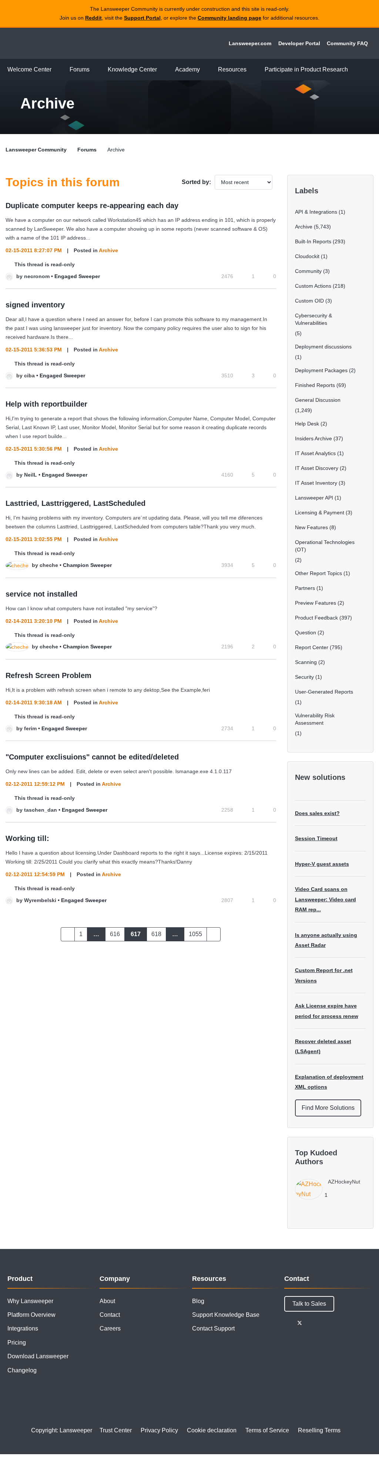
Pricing (16, 1342)
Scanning (306, 662)
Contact (110, 1315)
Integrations (22, 1328)
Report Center (311, 647)
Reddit (93, 18)
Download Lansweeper (37, 1356)
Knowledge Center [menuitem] (132, 69)
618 (156, 934)
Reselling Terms (319, 1430)
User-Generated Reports (324, 692)
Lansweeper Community (56, 43)
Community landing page (229, 18)
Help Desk (307, 424)
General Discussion (318, 400)
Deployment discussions (323, 347)
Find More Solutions (328, 1108)
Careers (110, 1328)
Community (308, 271)
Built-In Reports (313, 241)
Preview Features (315, 603)
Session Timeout (316, 838)
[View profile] (9, 276)
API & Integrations (316, 212)
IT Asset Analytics (315, 453)
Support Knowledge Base (225, 1315)
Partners (305, 588)
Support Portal (142, 18)
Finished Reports (315, 385)
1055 (195, 934)
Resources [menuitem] (232, 69)
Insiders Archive (313, 438)
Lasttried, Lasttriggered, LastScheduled (75, 503)
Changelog (22, 1370)
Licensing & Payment (319, 512)
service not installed (41, 594)
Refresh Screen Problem (48, 675)
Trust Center (116, 1430)
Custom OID (309, 301)
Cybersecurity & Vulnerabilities (313, 319)
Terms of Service (267, 1430)
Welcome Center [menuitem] (29, 69)
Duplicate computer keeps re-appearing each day (92, 205)
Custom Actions (313, 286)
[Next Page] (214, 934)
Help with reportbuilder (46, 404)
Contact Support (213, 1328)
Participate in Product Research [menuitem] (306, 69)
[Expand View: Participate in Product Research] (353, 69)
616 (115, 934)
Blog (198, 1301)
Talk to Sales (309, 1304)
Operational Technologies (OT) (325, 545)
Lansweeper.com (250, 43)
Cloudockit (307, 256)
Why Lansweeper (30, 1301)
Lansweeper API (314, 498)
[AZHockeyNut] (330, 1197)
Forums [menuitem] (80, 69)
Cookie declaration (212, 1430)
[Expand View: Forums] (95, 69)
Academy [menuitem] (187, 69)
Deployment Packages (321, 370)
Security (304, 677)
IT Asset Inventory (316, 483)
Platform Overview (31, 1315)
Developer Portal (299, 43)
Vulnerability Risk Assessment (315, 719)
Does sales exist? (317, 813)
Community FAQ (347, 43)
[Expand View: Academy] (205, 69)
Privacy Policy (159, 1430)
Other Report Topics (318, 573)
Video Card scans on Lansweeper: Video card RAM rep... (325, 899)
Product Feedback (316, 618)
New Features (311, 527)
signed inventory (35, 305)
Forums (87, 150)
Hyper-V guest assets (322, 864)
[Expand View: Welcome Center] (57, 69)
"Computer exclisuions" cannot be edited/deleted (92, 757)
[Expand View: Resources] (252, 69)
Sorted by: (196, 182)
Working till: (27, 838)
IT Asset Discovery (316, 468)
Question (305, 632)
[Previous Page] (68, 934)
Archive (108, 250)
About (107, 1301)
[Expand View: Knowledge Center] (162, 69)
